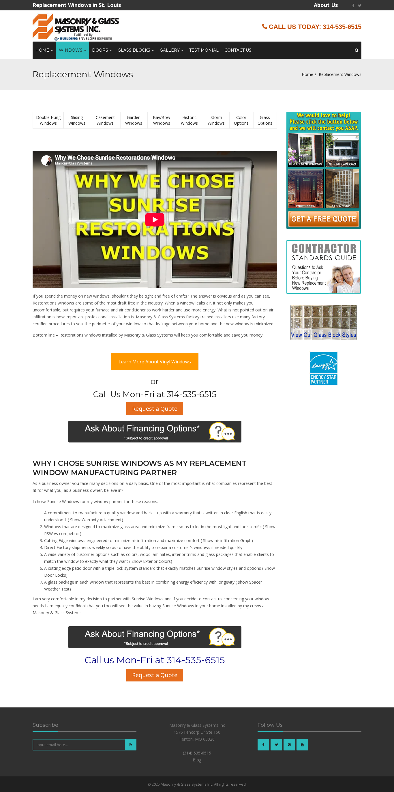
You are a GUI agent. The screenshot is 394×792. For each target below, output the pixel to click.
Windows (71, 50)
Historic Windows (189, 120)
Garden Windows (133, 120)
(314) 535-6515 (197, 753)
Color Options (241, 120)
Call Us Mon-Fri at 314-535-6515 (154, 394)
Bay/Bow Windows (161, 120)
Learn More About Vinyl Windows (155, 361)
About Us (326, 4)
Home (42, 50)
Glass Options (265, 120)
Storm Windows (216, 120)
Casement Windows (105, 120)
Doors (100, 50)
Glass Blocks (134, 50)
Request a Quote (154, 408)
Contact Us (238, 50)
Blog (197, 760)
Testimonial (204, 50)
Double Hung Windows (48, 120)
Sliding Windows (76, 120)
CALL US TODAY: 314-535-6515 (314, 26)
